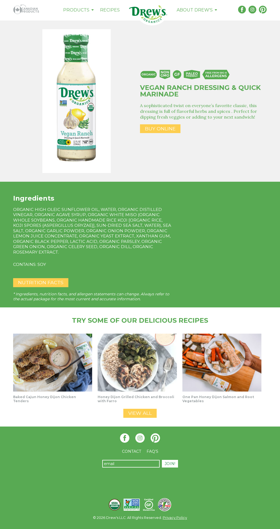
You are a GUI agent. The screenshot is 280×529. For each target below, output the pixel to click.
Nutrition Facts (40, 282)
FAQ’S (152, 451)
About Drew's (195, 10)
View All (140, 413)
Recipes (110, 10)
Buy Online (160, 128)
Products (76, 10)
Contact (131, 451)
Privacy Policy (175, 518)
